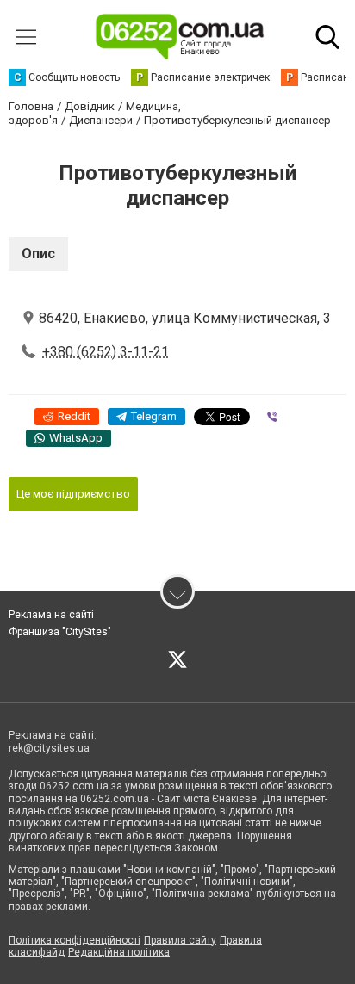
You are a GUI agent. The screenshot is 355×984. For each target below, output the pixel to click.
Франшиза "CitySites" (60, 632)
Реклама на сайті (51, 615)
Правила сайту (180, 940)
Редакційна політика (119, 952)
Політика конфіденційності (74, 940)
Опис (38, 253)
